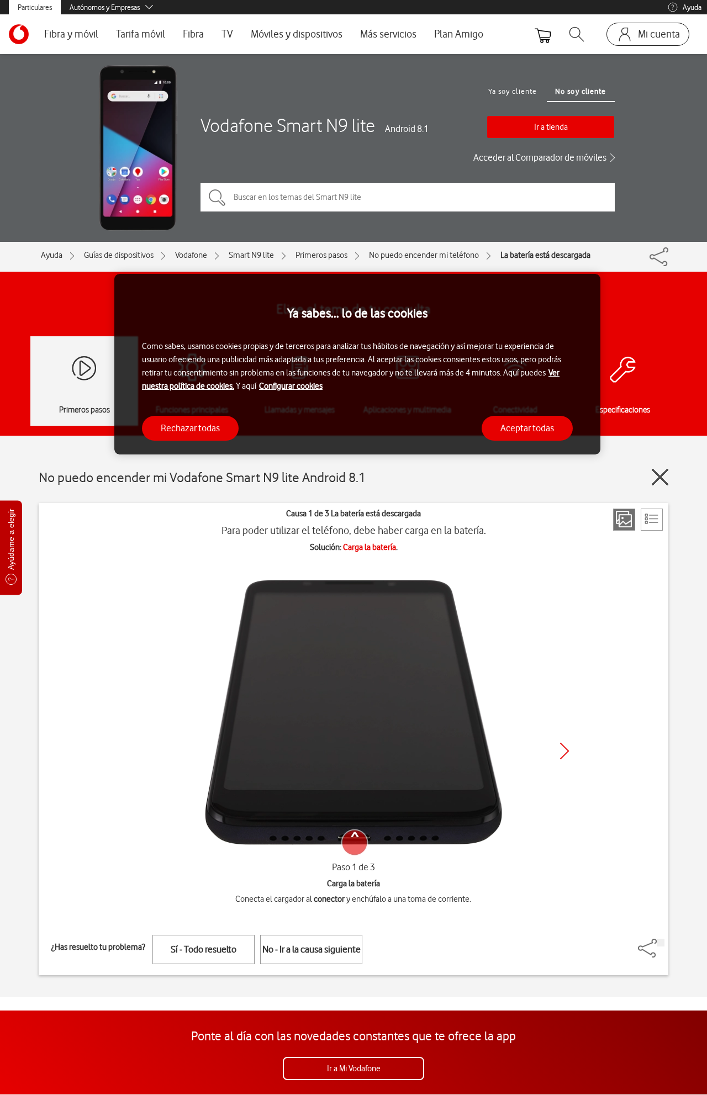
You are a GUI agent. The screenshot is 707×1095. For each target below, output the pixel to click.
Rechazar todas (190, 427)
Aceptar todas (527, 427)
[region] (357, 364)
